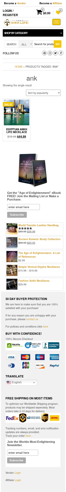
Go (58, 44)
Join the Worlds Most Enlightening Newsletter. (31, 443)
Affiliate (57, 3)
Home (19, 66)
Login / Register (10, 13)
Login (17, 472)
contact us (32, 319)
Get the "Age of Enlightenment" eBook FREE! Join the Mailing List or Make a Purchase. (34, 196)
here (45, 326)
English (16, 382)
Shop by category (15, 33)
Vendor (21, 3)
